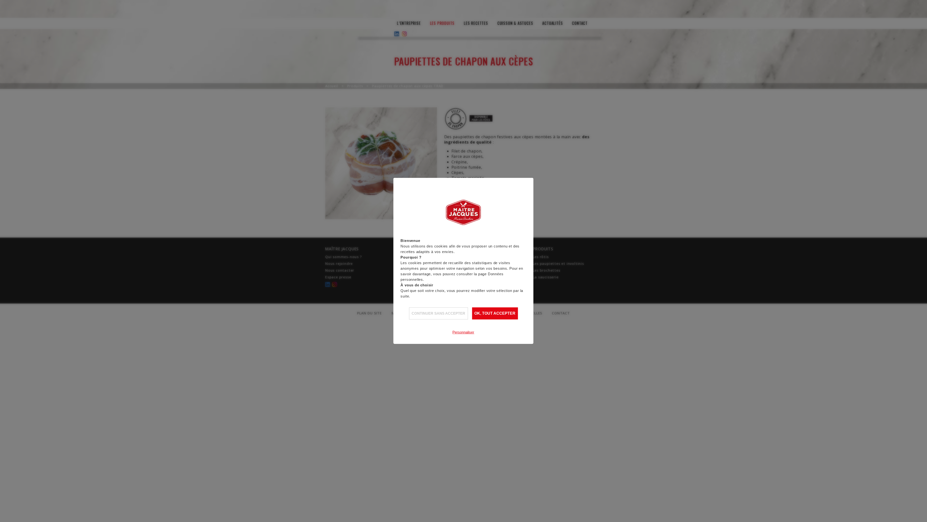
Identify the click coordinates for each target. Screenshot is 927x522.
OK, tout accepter (494, 313)
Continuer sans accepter (438, 313)
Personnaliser (463, 332)
